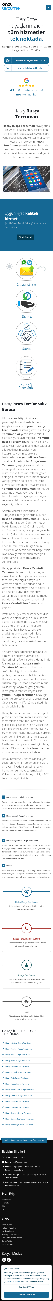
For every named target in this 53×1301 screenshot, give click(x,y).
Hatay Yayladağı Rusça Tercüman (19, 1124)
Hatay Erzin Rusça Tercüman (17, 1078)
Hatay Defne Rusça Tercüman (17, 1066)
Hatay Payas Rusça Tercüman (17, 1107)
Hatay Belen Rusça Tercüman (17, 1060)
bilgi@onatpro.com (19, 1162)
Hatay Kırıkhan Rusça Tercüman (18, 1095)
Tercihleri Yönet (26, 1287)
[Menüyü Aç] (48, 7)
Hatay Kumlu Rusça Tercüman (17, 1101)
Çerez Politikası (13, 1281)
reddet (10, 1278)
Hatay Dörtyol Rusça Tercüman (18, 1072)
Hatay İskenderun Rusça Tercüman (20, 1089)
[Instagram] (9, 1260)
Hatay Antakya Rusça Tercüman (18, 1049)
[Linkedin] (4, 1260)
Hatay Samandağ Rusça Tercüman (19, 1119)
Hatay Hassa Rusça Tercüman (17, 1084)
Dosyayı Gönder (26, 285)
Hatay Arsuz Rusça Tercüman (17, 1054)
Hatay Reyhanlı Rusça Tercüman (18, 1113)
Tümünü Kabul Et (26, 1294)
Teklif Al (26, 317)
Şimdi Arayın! (25, 237)
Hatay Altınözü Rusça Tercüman (18, 1043)
